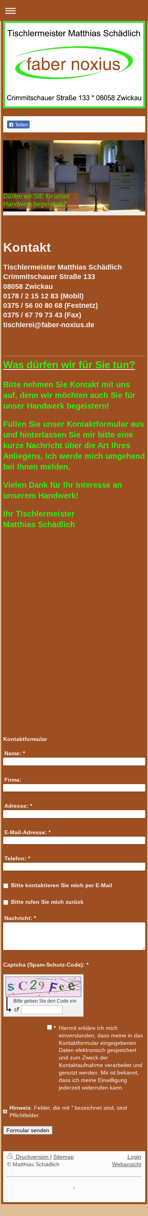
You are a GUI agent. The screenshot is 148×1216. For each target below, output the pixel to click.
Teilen (21, 125)
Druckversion (32, 1157)
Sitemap (63, 1157)
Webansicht (126, 1164)
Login (134, 1157)
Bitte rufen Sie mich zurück (47, 902)
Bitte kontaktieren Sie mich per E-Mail (61, 885)
